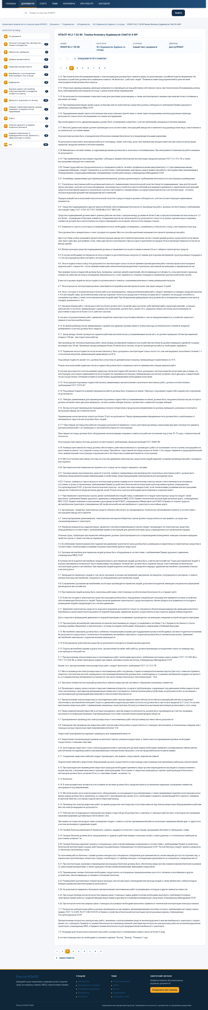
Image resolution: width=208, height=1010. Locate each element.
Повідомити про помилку (92, 58)
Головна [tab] (11, 3)
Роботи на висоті (121, 981)
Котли (116, 989)
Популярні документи (88, 989)
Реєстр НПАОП (27, 976)
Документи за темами (89, 985)
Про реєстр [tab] (86, 3)
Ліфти (116, 985)
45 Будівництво (83, 24)
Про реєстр (83, 993)
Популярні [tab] (69, 3)
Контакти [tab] (104, 3)
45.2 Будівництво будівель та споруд (109, 24)
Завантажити (66, 958)
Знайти (178, 13)
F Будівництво (68, 24)
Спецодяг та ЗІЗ (121, 996)
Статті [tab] (43, 3)
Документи (54, 24)
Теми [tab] (55, 3)
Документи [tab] (27, 3)
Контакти (82, 996)
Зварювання (119, 993)
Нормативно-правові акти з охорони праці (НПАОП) (24, 24)
